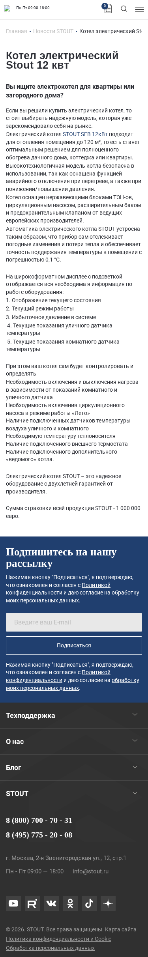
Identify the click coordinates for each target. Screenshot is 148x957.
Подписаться (74, 645)
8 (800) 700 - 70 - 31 (39, 820)
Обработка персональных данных (50, 948)
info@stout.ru (91, 871)
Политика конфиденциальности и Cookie (58, 939)
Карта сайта (121, 929)
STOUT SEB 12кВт (85, 134)
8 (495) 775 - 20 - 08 (39, 834)
